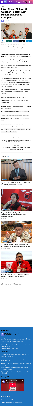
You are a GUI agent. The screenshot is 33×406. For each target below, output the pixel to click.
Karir (6, 399)
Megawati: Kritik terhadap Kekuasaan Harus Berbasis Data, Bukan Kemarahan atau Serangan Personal (15, 215)
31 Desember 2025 (6, 248)
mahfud (28, 129)
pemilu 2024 (5, 131)
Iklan (2, 399)
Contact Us (10, 399)
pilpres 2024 (13, 131)
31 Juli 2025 (4, 278)
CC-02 (7, 21)
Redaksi (16, 399)
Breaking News (6, 271)
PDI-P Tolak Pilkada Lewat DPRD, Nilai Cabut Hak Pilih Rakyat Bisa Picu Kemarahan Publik (15, 245)
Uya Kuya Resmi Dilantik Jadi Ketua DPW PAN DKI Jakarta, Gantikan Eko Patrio (15, 184)
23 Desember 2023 (16, 21)
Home (2, 6)
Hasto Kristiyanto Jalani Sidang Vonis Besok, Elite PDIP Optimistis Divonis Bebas (15, 275)
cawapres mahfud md (10, 129)
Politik (6, 6)
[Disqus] (16, 305)
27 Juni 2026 (4, 186)
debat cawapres (21, 129)
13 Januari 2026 (5, 218)
